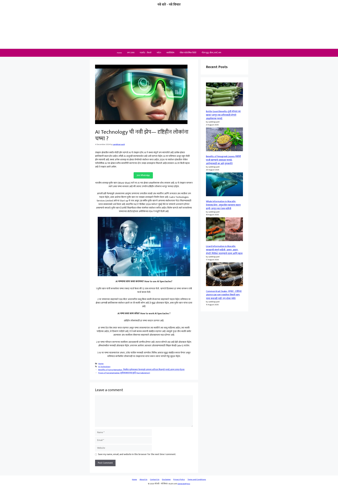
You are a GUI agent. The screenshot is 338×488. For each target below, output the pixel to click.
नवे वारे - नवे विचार (169, 4)
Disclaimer (166, 479)
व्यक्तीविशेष (170, 52)
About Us (143, 479)
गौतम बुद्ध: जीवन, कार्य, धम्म (211, 52)
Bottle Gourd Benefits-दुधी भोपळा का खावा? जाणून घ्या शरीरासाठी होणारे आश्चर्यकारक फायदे (223, 115)
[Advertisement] (169, 29)
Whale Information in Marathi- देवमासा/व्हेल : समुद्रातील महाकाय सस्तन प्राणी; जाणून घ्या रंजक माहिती (223, 205)
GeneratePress (184, 483)
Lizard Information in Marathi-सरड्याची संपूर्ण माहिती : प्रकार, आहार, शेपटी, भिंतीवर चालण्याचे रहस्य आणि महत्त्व (224, 249)
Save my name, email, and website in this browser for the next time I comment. (137, 454)
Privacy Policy (179, 479)
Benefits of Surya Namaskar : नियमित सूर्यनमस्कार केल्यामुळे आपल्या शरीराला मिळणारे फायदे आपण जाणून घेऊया (141, 369)
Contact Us (154, 479)
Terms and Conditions (196, 479)
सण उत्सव (130, 52)
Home (119, 52)
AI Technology (104, 366)
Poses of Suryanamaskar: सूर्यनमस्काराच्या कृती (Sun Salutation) (124, 373)
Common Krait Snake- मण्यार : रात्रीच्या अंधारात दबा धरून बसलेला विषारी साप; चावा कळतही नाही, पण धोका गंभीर (224, 294)
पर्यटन (159, 52)
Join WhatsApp (143, 175)
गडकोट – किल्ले (145, 52)
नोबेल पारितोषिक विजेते (188, 52)
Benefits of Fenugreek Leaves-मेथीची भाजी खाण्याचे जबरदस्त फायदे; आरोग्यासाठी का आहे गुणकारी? (223, 160)
